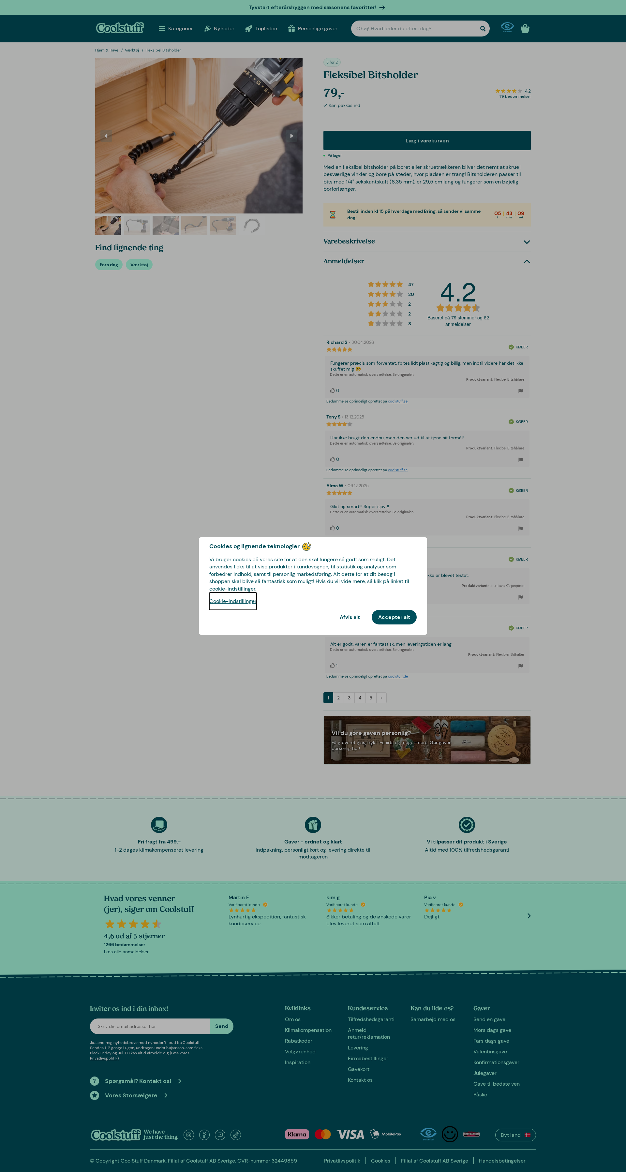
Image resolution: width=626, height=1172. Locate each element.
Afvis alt (350, 617)
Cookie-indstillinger (233, 601)
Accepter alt (394, 617)
